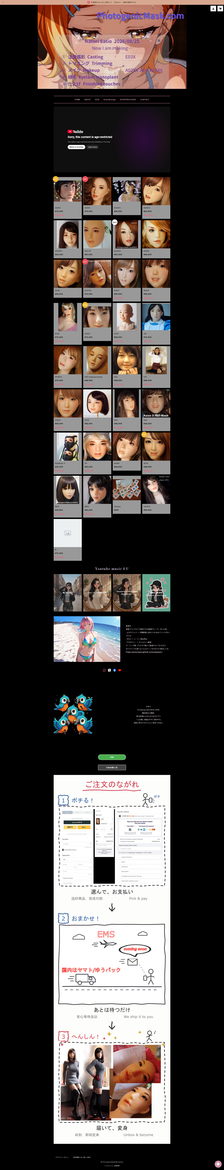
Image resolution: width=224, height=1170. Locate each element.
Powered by (109, 1166)
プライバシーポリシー (62, 1157)
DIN (112, 757)
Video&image (109, 100)
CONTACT (144, 100)
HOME (77, 100)
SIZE (97, 100)
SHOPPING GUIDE (128, 100)
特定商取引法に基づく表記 (82, 1157)
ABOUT (87, 100)
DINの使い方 (112, 767)
